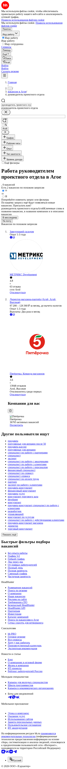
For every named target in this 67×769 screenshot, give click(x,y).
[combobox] (16, 105)
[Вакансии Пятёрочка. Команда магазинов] (37, 344)
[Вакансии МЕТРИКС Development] (37, 256)
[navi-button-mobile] (4, 75)
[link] (6, 58)
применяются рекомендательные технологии (28, 735)
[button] (4, 65)
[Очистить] (5, 112)
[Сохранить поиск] (4, 121)
